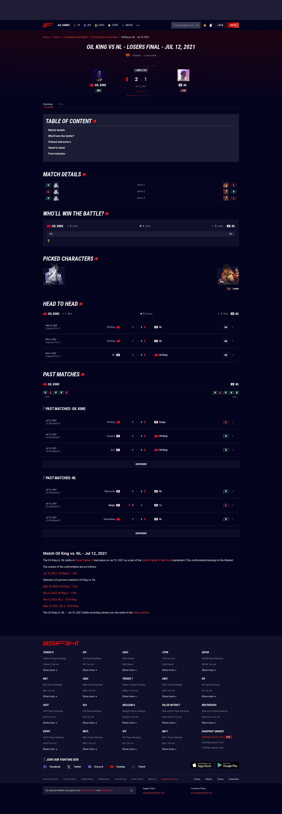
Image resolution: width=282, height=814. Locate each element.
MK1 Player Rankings (52, 685)
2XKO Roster (128, 658)
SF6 (89, 25)
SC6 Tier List (88, 717)
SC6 (85, 705)
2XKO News (127, 664)
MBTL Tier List (89, 743)
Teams (220, 779)
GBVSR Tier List (209, 664)
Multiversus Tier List (211, 717)
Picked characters (59, 141)
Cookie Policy (87, 779)
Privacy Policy (69, 779)
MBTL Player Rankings (93, 737)
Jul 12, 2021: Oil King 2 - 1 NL (60, 573)
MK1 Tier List (49, 691)
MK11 (165, 731)
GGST (46, 705)
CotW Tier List (168, 658)
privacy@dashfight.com (201, 793)
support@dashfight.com (154, 793)
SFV (124, 731)
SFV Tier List (127, 743)
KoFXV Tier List (50, 743)
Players (208, 779)
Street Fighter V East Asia (157, 560)
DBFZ (165, 678)
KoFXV (46, 731)
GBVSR (129, 25)
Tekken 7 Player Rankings (133, 685)
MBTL (86, 731)
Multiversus (209, 705)
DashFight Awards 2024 (212, 737)
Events (197, 779)
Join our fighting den (62, 759)
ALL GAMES (64, 25)
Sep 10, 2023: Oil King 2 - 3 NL (60, 586)
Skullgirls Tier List (130, 717)
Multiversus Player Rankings (214, 711)
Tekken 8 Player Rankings (54, 658)
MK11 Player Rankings (172, 737)
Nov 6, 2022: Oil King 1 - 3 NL (60, 593)
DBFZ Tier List (168, 691)
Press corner (137, 779)
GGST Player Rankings (53, 711)
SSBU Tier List (89, 691)
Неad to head (56, 147)
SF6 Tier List (88, 664)
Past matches (56, 153)
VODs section (141, 612)
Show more (49, 670)
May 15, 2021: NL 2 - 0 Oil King (60, 606)
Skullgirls (128, 705)
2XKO (101, 25)
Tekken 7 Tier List (130, 691)
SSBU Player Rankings (93, 685)
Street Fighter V (84, 560)
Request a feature (170, 779)
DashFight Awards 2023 (212, 742)
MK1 (45, 678)
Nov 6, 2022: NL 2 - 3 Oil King (60, 599)
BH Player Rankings (210, 685)
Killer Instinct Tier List (172, 717)
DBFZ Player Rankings (172, 685)
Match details (56, 130)
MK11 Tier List (168, 743)
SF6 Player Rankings (92, 658)
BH (203, 678)
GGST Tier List (49, 717)
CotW (115, 25)
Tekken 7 (127, 678)
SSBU (85, 678)
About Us (152, 779)
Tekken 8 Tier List (51, 664)
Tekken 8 (48, 652)
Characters (234, 779)
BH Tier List (207, 691)
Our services (120, 779)
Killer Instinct (171, 705)
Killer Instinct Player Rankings (175, 711)
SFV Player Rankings (131, 737)
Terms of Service (50, 779)
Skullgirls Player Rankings (134, 711)
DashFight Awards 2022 (212, 748)
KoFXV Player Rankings (53, 737)
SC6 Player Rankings (92, 711)
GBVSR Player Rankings (212, 658)
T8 (78, 25)
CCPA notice (104, 779)
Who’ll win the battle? (61, 136)
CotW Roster (168, 664)
